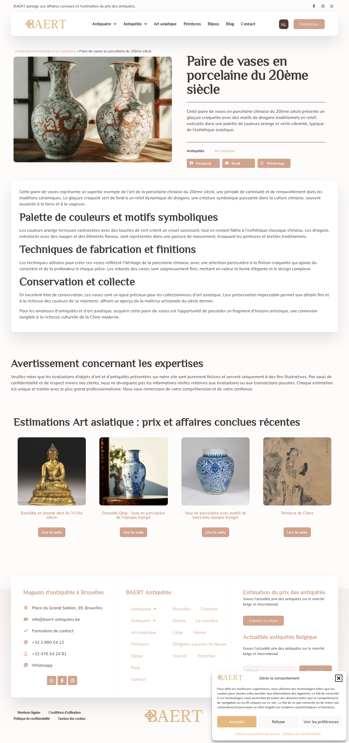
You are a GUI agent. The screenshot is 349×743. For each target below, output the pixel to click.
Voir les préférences (321, 721)
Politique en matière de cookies (257, 733)
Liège (178, 632)
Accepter (237, 721)
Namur (199, 632)
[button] (338, 678)
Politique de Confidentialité (301, 733)
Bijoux (213, 24)
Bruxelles (181, 608)
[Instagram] (323, 6)
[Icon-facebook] (62, 680)
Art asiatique (165, 24)
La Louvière (207, 620)
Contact (248, 24)
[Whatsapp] (331, 6)
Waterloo (206, 655)
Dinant (179, 620)
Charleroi (209, 608)
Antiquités (132, 24)
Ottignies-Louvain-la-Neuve (199, 644)
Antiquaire (101, 24)
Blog (230, 24)
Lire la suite (52, 532)
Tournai (180, 655)
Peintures (192, 24)
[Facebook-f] (314, 6)
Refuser (278, 721)
